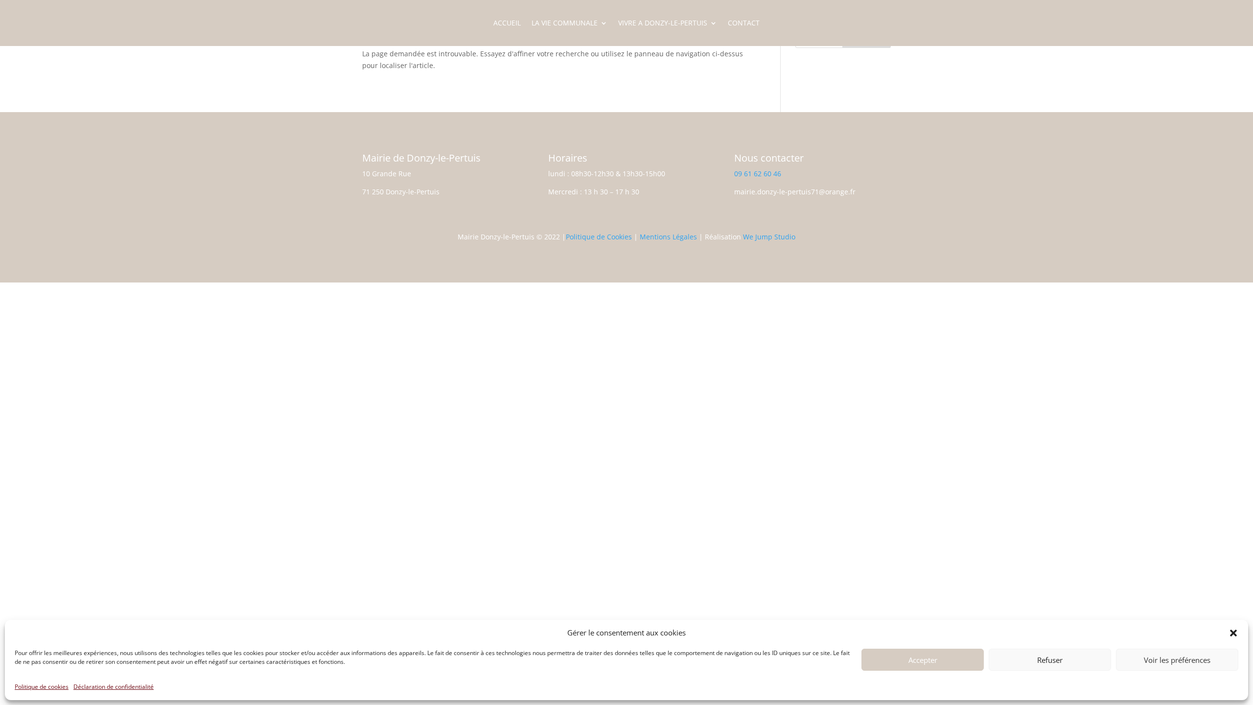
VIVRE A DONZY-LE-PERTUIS (662, 23)
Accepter (922, 660)
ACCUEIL (507, 23)
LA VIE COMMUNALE (565, 23)
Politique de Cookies (599, 236)
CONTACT (744, 23)
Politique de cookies (42, 686)
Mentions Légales (668, 236)
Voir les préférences (1177, 660)
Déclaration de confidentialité (113, 686)
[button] (1233, 633)
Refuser (1050, 660)
